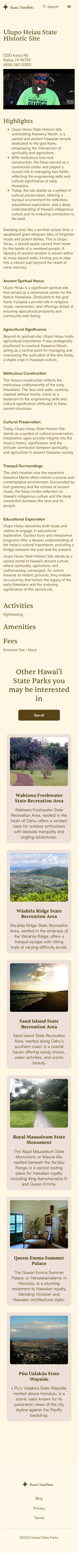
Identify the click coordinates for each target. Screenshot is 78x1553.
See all (39, 715)
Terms (39, 1517)
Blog (39, 1498)
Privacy (39, 1508)
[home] (19, 7)
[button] (69, 6)
